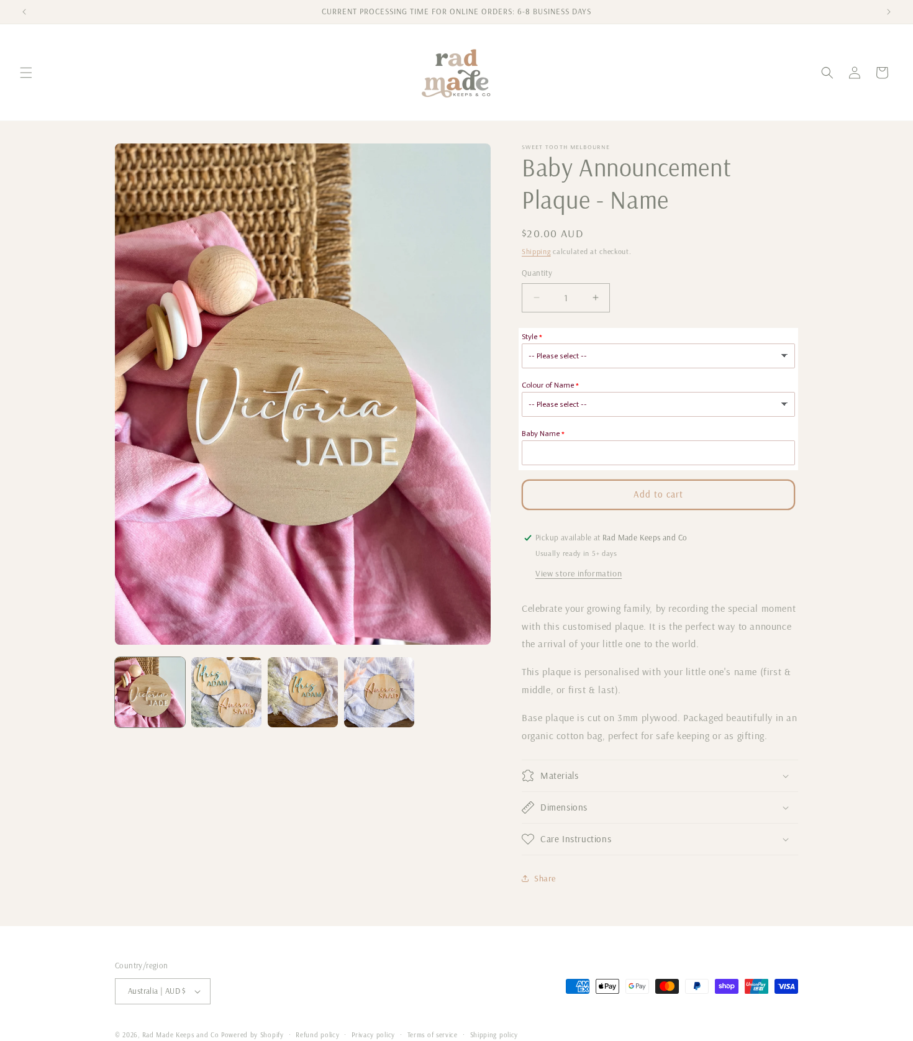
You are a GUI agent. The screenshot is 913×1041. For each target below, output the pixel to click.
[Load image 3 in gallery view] (303, 692)
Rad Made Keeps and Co (180, 1034)
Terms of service (432, 1034)
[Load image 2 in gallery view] (226, 692)
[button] (26, 72)
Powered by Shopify (252, 1034)
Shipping (536, 251)
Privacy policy (373, 1034)
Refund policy (317, 1034)
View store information (578, 573)
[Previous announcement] (24, 12)
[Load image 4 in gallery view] (379, 692)
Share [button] (545, 878)
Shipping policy (494, 1034)
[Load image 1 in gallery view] (150, 692)
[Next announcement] (888, 12)
